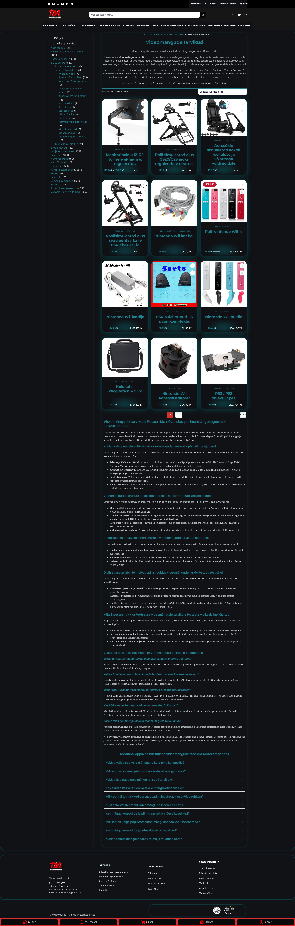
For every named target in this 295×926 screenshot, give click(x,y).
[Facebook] (49, 4)
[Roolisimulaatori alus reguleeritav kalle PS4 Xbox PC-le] (125, 203)
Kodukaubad (144, 25)
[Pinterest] (67, 4)
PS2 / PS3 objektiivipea (224, 395)
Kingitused (214, 25)
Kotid (80, 25)
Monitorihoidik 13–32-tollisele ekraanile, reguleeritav (125, 159)
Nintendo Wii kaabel (174, 236)
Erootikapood (59, 147)
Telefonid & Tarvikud (67, 143)
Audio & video (184, 231)
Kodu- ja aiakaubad (62, 169)
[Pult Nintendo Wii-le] (224, 201)
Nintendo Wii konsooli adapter (174, 395)
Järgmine (243, 414)
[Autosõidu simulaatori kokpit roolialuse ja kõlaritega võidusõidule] (224, 117)
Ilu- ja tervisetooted (164, 25)
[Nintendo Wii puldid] (224, 284)
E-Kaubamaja (50, 25)
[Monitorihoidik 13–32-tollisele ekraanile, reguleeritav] (125, 122)
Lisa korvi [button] (186, 170)
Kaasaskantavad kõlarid (72, 95)
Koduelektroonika (173, 34)
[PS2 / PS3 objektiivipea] (224, 361)
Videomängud (67, 132)
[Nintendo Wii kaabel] (174, 203)
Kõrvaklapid (65, 107)
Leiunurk (56, 177)
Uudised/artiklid (228, 4)
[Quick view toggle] (143, 110)
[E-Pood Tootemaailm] (72, 867)
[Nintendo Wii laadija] (125, 284)
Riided (62, 25)
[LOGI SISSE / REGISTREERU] (233, 15)
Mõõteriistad (66, 110)
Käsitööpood (58, 162)
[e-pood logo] (54, 15)
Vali (136, 170)
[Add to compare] (143, 103)
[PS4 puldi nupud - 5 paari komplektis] (174, 284)
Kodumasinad (66, 103)
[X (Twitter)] (62, 4)
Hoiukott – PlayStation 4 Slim (125, 388)
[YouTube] (58, 4)
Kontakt (243, 4)
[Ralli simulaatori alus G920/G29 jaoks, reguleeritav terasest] (174, 122)
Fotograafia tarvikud (70, 77)
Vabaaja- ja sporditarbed (191, 25)
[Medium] (72, 4)
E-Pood (213, 4)
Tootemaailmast (198, 4)
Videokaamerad (68, 129)
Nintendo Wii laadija (125, 317)
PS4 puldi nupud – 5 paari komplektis (174, 319)
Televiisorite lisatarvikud (73, 121)
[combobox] (144, 15)
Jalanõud (56, 155)
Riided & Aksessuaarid (64, 188)
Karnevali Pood (59, 158)
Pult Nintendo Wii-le (223, 231)
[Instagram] (53, 4)
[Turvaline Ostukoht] (196, 910)
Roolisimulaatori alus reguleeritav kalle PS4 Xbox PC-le (125, 240)
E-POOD (142, 34)
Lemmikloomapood (62, 180)
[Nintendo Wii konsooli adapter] (174, 361)
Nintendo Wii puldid (223, 317)
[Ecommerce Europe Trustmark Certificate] (229, 910)
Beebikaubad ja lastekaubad (119, 25)
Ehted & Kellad (93, 25)
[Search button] (203, 15)
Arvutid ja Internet (65, 66)
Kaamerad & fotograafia (72, 81)
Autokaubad (245, 25)
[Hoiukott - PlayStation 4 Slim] (125, 357)
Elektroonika (229, 25)
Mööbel (71, 25)
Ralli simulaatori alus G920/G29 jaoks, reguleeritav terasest (174, 159)
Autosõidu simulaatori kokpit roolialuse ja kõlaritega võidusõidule (223, 154)
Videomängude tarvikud (125, 150)
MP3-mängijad (67, 114)
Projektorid (65, 118)
